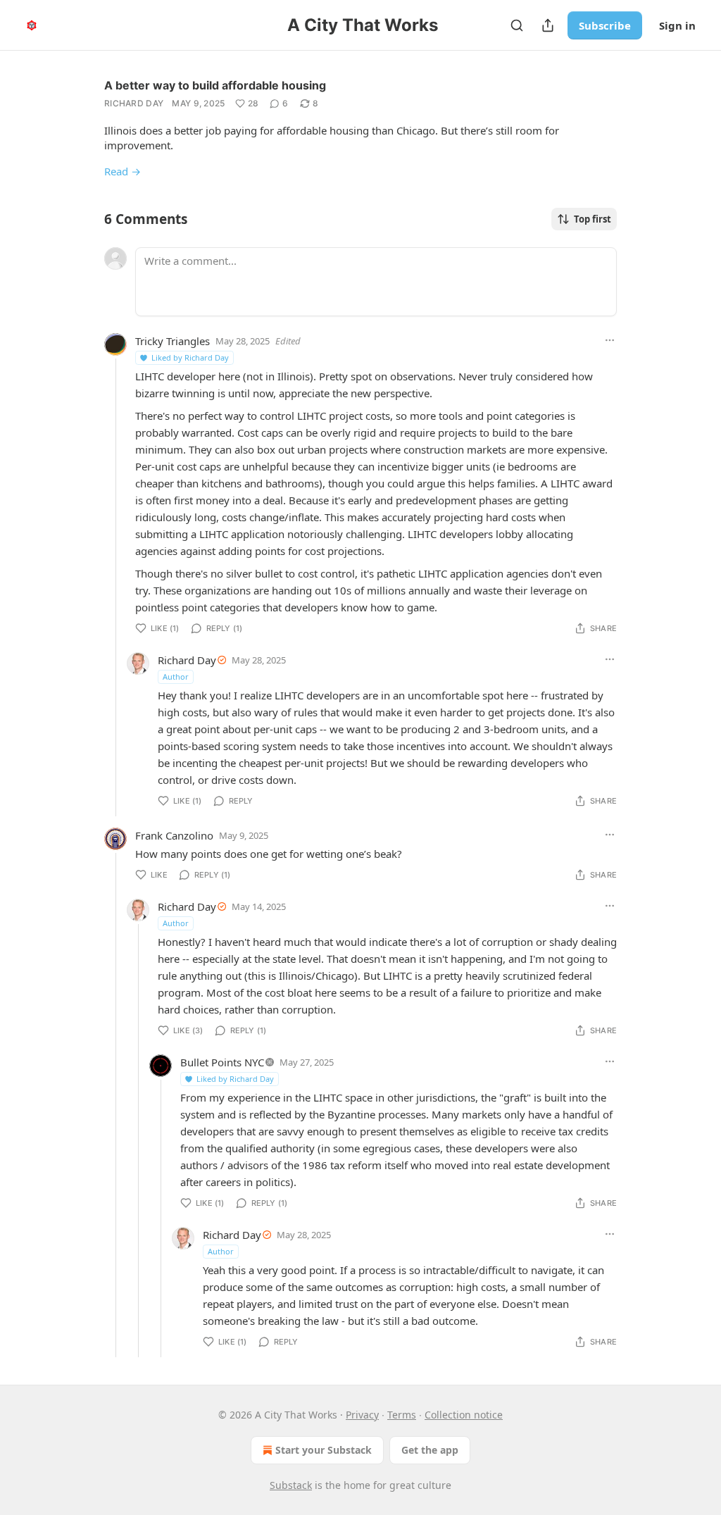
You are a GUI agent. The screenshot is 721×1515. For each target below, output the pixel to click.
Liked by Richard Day (190, 357)
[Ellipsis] (609, 340)
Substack (291, 1485)
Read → (122, 171)
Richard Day (133, 103)
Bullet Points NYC (222, 1062)
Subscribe (605, 25)
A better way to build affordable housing (215, 85)
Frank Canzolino (174, 835)
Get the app (429, 1450)
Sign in (677, 25)
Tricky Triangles (172, 341)
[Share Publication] (548, 25)
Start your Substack (323, 1450)
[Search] (517, 25)
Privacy (362, 1414)
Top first (592, 219)
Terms (401, 1414)
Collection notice (464, 1414)
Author (176, 676)
